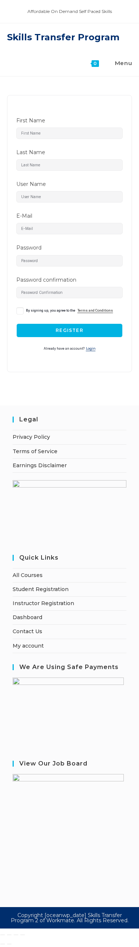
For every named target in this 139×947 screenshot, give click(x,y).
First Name (30, 120)
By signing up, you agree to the (69, 310)
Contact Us (27, 631)
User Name (31, 184)
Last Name (30, 152)
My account (28, 645)
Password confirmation (46, 279)
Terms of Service (35, 451)
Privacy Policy (31, 437)
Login (91, 348)
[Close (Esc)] (22, 935)
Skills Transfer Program (63, 37)
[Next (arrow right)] (9, 944)
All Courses (28, 575)
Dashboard (27, 617)
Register (69, 330)
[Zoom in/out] (2, 935)
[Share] (16, 935)
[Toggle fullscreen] (9, 935)
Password (29, 247)
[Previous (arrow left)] (2, 944)
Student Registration (41, 589)
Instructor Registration (43, 603)
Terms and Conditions (95, 310)
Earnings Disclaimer (40, 465)
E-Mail (24, 216)
